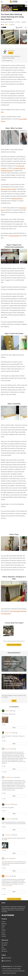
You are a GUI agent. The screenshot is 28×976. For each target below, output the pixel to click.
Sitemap (4, 949)
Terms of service (18, 966)
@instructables (7, 958)
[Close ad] (26, 6)
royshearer (5, 22)
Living (3, 932)
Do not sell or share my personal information (14, 971)
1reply (4, 798)
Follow (10, 53)
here (2, 112)
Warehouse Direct (17, 198)
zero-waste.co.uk (8, 60)
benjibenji (7, 804)
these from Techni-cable (8, 189)
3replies (5, 771)
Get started (4, 945)
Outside (3, 934)
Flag (4, 724)
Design (3, 926)
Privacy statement (7, 968)
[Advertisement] (14, 8)
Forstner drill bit (14, 236)
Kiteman (7, 876)
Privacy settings (17, 968)
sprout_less (8, 732)
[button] (1, 1)
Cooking (4, 930)
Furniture (18, 22)
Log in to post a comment (14, 899)
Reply (14, 727)
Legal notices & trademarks (9, 973)
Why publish (5, 943)
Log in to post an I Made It (14, 644)
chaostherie (8, 819)
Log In (14, 700)
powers (7, 858)
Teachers (4, 936)
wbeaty (7, 710)
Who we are (4, 951)
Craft (3, 928)
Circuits (3, 921)
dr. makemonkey (9, 777)
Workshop (11, 22)
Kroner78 (7, 749)
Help (3, 947)
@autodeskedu (7, 961)
